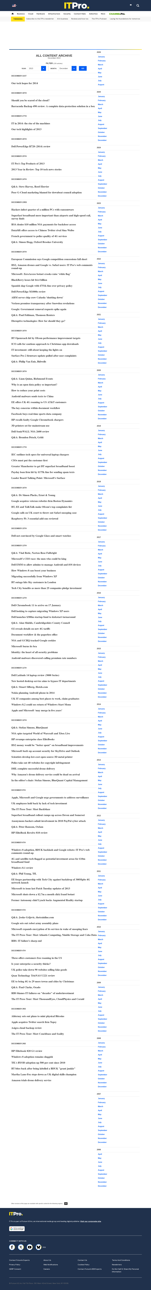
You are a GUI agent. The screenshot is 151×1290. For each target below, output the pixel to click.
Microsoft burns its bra (24, 646)
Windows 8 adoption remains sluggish (32, 1057)
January (101, 57)
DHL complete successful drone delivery (33, 768)
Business (21, 14)
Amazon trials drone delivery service (31, 1080)
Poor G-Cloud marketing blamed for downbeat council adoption (46, 192)
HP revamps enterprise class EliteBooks (32, 739)
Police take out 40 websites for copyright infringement (40, 763)
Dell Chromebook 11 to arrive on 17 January (36, 605)
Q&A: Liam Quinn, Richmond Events (32, 378)
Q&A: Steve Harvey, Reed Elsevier (30, 186)
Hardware (40, 14)
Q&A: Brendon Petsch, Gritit (27, 437)
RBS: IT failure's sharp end (26, 941)
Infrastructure (54, 14)
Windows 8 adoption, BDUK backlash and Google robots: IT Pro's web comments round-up (50, 851)
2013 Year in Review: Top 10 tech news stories (36, 169)
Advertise (93, 14)
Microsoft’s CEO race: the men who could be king (38, 559)
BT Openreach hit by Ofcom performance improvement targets (45, 338)
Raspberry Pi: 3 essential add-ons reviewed (34, 518)
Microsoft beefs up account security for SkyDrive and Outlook (45, 751)
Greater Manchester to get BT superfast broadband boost (43, 466)
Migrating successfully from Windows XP (34, 576)
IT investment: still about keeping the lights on (36, 350)
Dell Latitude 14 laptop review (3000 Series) (35, 675)
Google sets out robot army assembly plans (34, 923)
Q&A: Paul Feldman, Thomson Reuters (33, 315)
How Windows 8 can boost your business (33, 570)
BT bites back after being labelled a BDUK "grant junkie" (43, 1068)
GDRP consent (15, 1269)
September (102, 128)
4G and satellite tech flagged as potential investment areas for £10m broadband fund (48, 860)
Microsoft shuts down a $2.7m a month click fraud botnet (43, 894)
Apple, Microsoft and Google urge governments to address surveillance (50, 797)
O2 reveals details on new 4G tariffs (30, 629)
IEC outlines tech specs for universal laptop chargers (40, 454)
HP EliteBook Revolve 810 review (29, 832)
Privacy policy (14, 1264)
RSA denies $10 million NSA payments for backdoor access (43, 224)
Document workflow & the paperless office (34, 634)
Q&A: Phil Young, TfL (24, 873)
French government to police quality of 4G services (39, 236)
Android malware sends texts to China (32, 396)
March (100, 65)
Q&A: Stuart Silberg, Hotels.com (29, 687)
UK (66, 1203)
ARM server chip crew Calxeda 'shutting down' (37, 297)
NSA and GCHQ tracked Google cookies (33, 640)
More (103, 14)
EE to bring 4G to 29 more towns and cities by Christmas (42, 981)
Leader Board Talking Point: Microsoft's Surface (38, 478)
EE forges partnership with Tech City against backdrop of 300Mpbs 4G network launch (50, 881)
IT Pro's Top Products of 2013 (28, 163)
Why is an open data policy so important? (34, 384)
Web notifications (50, 1264)
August (101, 85)
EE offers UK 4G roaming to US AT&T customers (38, 402)
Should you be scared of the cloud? (30, 100)
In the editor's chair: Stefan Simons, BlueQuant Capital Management (49, 780)
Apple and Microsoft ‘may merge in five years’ (36, 710)
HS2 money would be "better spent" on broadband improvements (47, 745)
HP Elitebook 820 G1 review (26, 1051)
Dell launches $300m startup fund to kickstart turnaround (43, 617)
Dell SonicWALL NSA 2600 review (30, 431)
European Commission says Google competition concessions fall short (49, 259)
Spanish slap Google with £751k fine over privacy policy (42, 286)
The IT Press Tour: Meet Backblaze (30, 809)
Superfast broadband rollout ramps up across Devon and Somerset (48, 815)
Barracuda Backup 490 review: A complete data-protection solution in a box (53, 106)
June (100, 77)
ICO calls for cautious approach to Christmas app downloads (45, 344)
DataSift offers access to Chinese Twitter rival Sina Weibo (42, 230)
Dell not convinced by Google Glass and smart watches (41, 536)
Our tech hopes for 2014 (24, 83)
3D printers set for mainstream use (30, 425)
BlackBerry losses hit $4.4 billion (29, 280)
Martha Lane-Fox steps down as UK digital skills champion (43, 1074)
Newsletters (117, 1264)
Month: (54, 68)
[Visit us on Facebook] (12, 1247)
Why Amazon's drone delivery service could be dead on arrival (45, 774)
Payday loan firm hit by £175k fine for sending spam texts (43, 472)
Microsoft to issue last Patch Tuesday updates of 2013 (40, 888)
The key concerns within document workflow (35, 408)
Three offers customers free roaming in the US (36, 958)
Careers (46, 1269)
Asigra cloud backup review (26, 1028)
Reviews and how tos (79, 19)
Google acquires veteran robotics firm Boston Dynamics (41, 501)
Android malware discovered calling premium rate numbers (44, 658)
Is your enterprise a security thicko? (31, 964)
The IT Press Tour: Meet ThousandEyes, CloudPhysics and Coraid (47, 999)
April (100, 69)
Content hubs (80, 14)
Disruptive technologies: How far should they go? (38, 321)
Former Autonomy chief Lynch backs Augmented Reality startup (47, 900)
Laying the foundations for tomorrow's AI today (129, 19)
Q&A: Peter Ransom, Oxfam (27, 827)
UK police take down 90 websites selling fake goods (39, 969)
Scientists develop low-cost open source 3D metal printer (42, 757)
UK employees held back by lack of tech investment (39, 803)
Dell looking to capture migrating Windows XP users (40, 611)
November (102, 136)
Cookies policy (83, 1264)
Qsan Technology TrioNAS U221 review (33, 975)
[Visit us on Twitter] (21, 1247)
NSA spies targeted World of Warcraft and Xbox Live (40, 733)
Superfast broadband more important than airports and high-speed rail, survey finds (51, 216)
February (102, 61)
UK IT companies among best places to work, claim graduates (45, 698)
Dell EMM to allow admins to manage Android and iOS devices (46, 564)
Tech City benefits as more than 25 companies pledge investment (46, 588)
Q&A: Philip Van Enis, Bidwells (28, 361)
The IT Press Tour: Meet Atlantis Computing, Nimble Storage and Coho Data (54, 935)
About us (47, 1260)
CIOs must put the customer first (29, 460)
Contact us (82, 1260)
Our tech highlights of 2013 (26, 129)
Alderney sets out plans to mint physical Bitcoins (37, 1016)
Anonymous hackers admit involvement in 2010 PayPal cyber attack (48, 821)
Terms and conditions (121, 1260)
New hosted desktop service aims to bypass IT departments (43, 681)
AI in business (62, 19)
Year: (24, 68)
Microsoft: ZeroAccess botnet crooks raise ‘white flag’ (41, 274)
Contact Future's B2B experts (90, 1269)
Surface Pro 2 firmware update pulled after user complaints (43, 355)
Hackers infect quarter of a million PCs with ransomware (42, 209)
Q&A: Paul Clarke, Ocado (25, 987)
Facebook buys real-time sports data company (36, 414)
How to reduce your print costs (28, 390)
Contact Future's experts (19, 1260)
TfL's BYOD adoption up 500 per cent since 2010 (38, 1062)
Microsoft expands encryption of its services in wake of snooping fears (49, 929)
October (101, 132)
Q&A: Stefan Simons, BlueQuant (29, 727)
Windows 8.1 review (22, 868)
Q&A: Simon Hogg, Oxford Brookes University (37, 242)
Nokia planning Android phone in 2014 (32, 693)
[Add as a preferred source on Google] (17, 1228)
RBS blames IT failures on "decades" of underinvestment (42, 993)
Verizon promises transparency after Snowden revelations (42, 303)
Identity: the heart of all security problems (34, 652)
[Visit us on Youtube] (29, 1247)
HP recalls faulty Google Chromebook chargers (37, 420)
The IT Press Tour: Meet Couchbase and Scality (37, 1034)
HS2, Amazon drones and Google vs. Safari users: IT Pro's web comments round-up (52, 266)
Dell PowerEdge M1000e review (28, 291)
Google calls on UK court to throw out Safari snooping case (44, 513)
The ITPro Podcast (99, 19)
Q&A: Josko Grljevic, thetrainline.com (32, 917)
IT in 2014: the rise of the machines (30, 123)
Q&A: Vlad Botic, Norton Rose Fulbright (34, 553)
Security (67, 14)
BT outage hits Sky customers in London (33, 582)
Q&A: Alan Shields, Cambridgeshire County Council (40, 623)
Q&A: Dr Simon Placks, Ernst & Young (33, 495)
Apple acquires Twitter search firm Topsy (34, 1022)
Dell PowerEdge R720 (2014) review (30, 146)
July (99, 81)
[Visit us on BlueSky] (37, 1247)
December (102, 140)
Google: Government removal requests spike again (38, 309)
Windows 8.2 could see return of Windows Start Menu (41, 704)
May (99, 73)
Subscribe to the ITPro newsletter (40, 19)
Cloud (30, 14)
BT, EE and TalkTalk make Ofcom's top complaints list (41, 507)
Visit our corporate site (90, 1221)
